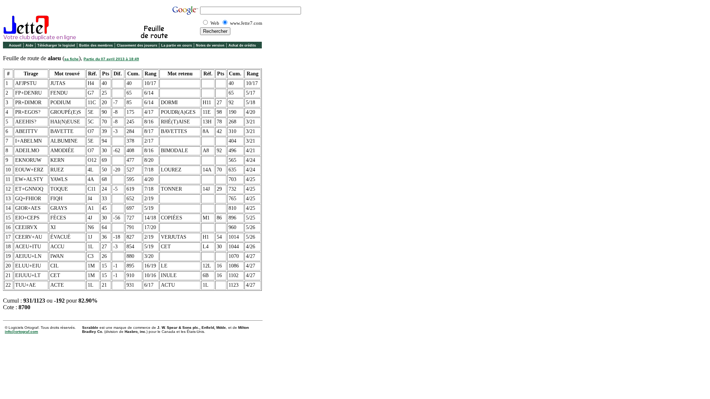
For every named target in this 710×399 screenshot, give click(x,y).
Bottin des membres (96, 45)
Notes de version (210, 45)
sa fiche (71, 59)
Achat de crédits (242, 45)
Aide (29, 45)
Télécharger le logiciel (56, 45)
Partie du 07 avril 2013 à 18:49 (111, 59)
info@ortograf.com (21, 332)
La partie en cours (176, 45)
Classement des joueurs (137, 45)
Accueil (15, 45)
